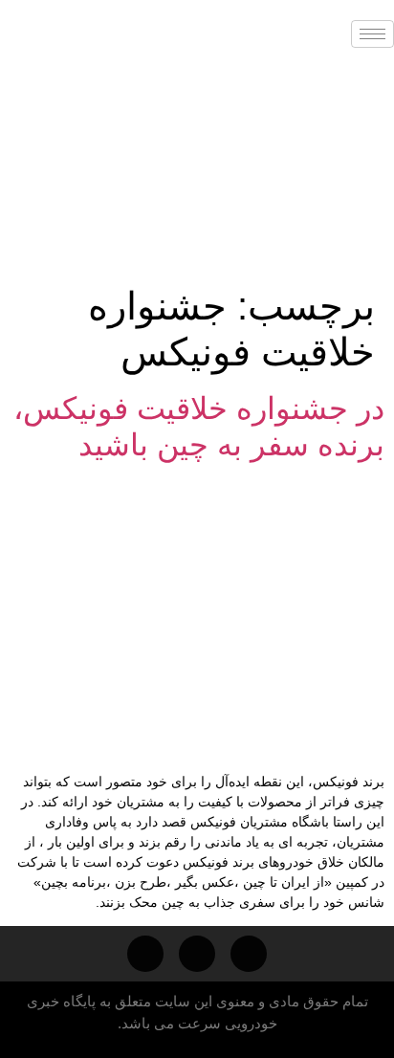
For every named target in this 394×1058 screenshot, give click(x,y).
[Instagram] (197, 954)
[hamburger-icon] (372, 34)
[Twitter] (145, 954)
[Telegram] (248, 954)
